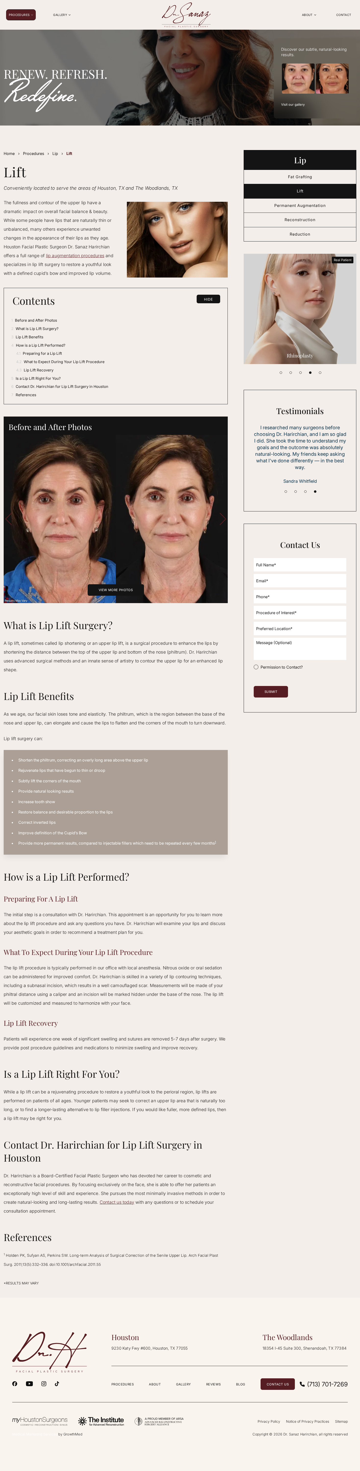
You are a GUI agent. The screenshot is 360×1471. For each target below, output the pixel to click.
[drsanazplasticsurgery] (43, 1383)
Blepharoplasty (300, 355)
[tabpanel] (300, 309)
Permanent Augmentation (300, 205)
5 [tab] (320, 372)
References (23, 395)
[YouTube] (29, 1383)
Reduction (300, 234)
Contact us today (117, 1202)
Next (223, 519)
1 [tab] (281, 372)
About (155, 1384)
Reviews (213, 1384)
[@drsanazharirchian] (57, 1383)
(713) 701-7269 (327, 1384)
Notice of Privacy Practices (307, 1421)
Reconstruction (300, 219)
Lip (55, 153)
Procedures (33, 153)
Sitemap (341, 1421)
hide (208, 299)
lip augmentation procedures (75, 255)
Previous (8, 519)
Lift (300, 191)
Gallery (183, 1384)
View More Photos (116, 590)
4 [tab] (310, 372)
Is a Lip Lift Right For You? (36, 378)
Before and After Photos (34, 320)
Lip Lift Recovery (34, 370)
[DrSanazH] (14, 1383)
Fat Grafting (300, 176)
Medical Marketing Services (34, 1434)
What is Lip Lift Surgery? (35, 328)
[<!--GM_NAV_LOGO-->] (186, 14)
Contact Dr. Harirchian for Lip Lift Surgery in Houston (59, 386)
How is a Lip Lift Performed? (38, 345)
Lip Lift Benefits (27, 337)
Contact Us (278, 1384)
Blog (240, 1384)
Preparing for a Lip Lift (39, 353)
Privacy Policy (269, 1421)
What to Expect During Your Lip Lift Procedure (60, 361)
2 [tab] (290, 372)
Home (9, 153)
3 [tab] (300, 372)
